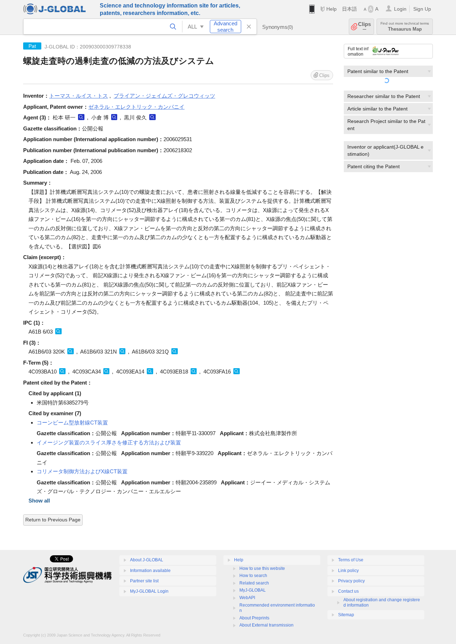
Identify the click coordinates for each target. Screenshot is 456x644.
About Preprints (254, 617)
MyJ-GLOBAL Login (149, 591)
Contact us (348, 591)
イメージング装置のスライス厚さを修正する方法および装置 (109, 442)
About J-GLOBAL (146, 559)
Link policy (348, 570)
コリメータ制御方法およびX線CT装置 (82, 471)
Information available (150, 570)
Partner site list (144, 580)
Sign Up (422, 9)
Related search (254, 583)
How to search (253, 575)
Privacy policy (351, 580)
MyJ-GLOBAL (252, 590)
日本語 (349, 9)
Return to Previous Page (53, 519)
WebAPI (247, 597)
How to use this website (262, 568)
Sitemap (346, 614)
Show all (39, 501)
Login (400, 9)
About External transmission (266, 625)
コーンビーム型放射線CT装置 (72, 422)
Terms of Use (350, 559)
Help (331, 9)
